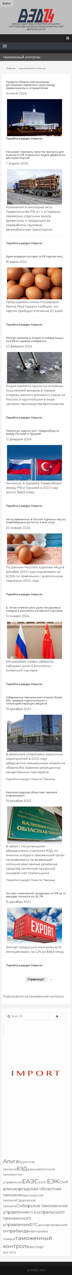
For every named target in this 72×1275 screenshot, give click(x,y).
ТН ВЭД (35, 1212)
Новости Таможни (43, 779)
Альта (11, 1161)
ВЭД (21, 1168)
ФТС (33, 1224)
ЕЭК (53, 1181)
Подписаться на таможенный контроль (33, 996)
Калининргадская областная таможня (35, 1188)
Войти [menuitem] (7, 3)
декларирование (51, 1225)
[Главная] (36, 16)
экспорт (36, 1246)
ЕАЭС (30, 1181)
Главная (11, 68)
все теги (9, 1252)
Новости (36, 138)
